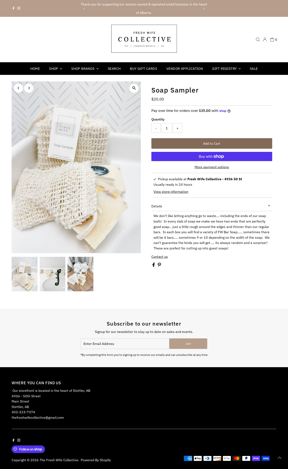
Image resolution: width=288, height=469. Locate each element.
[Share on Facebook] (154, 266)
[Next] (204, 8)
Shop (54, 68)
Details (156, 206)
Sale (254, 68)
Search (114, 68)
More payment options (212, 167)
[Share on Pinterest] (159, 266)
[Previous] (84, 8)
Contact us (159, 256)
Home (35, 68)
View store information (170, 191)
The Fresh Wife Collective (59, 460)
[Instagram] (18, 8)
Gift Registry (225, 68)
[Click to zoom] (134, 88)
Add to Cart (211, 143)
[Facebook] (13, 8)
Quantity (157, 119)
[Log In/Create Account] (265, 39)
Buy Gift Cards (143, 68)
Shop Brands (83, 68)
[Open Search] (258, 39)
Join (188, 344)
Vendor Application (184, 68)
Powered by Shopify (96, 460)
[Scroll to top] (279, 457)
